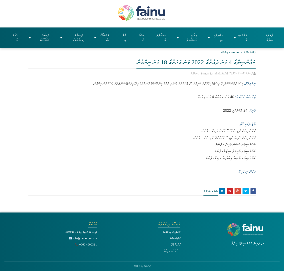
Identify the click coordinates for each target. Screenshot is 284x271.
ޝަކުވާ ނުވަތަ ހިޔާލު (172, 250)
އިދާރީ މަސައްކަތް (191, 37)
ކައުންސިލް (242, 37)
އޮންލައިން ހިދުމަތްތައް (171, 232)
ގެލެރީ (124, 37)
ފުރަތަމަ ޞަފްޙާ (250, 52)
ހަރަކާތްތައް (161, 37)
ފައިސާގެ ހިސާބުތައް (78, 37)
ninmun (235, 52)
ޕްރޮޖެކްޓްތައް (175, 244)
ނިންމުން (224, 52)
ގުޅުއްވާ (15, 37)
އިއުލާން (141, 37)
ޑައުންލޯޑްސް (104, 37)
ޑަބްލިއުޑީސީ (218, 37)
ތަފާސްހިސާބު (175, 238)
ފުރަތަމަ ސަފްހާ (269, 37)
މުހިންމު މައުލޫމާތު (44, 37)
